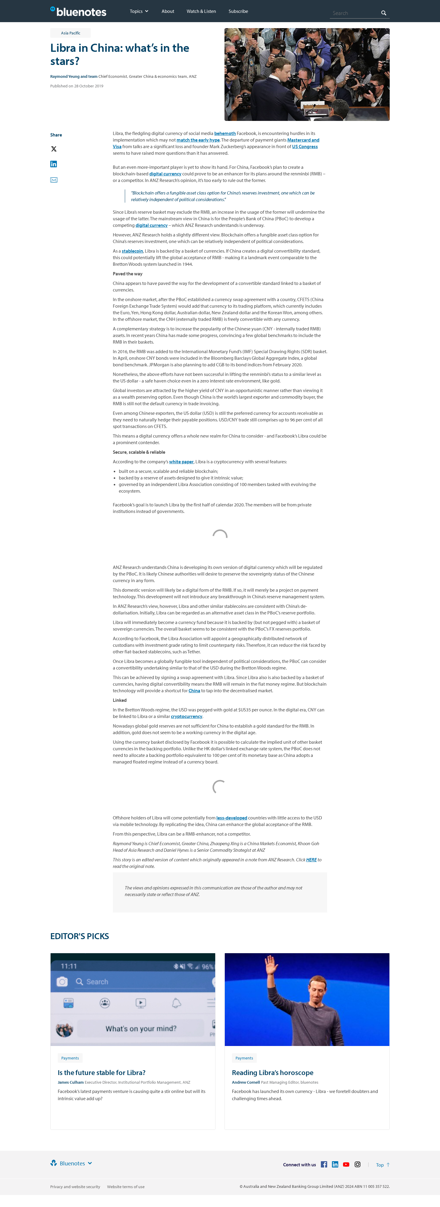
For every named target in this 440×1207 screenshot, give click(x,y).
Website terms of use (126, 1186)
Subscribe (238, 11)
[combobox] (360, 13)
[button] (62, 149)
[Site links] (90, 1163)
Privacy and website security (75, 1186)
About (168, 11)
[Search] (384, 12)
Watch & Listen (201, 11)
